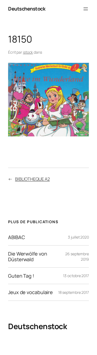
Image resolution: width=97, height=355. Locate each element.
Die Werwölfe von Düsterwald (27, 256)
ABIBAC (16, 237)
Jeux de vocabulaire (30, 292)
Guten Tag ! (21, 275)
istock (28, 52)
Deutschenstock (26, 8)
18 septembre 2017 (73, 292)
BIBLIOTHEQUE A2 (32, 179)
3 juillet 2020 (78, 237)
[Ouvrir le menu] (85, 9)
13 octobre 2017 (76, 275)
